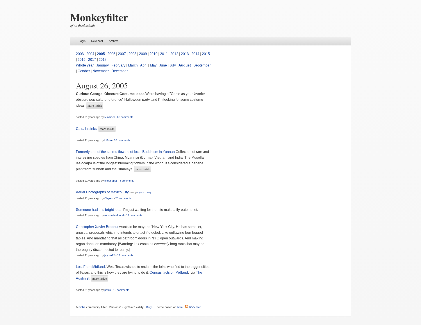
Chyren (108, 198)
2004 (90, 54)
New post (97, 41)
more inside (94, 105)
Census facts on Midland (169, 272)
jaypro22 (109, 255)
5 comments (127, 180)
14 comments (134, 215)
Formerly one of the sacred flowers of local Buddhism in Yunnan (125, 152)
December (119, 71)
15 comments (121, 290)
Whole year (85, 65)
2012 (174, 54)
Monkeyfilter (99, 17)
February (118, 65)
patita (107, 290)
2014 (195, 54)
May (153, 65)
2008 (132, 54)
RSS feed (194, 307)
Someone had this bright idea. (99, 210)
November (101, 71)
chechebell (111, 180)
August (184, 65)
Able (180, 307)
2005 (101, 54)
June (163, 65)
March (133, 65)
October (84, 71)
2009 (143, 54)
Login (82, 41)
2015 (206, 54)
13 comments (125, 255)
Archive (113, 41)
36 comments (122, 140)
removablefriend (114, 215)
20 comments (123, 198)
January (102, 65)
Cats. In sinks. (87, 129)
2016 (82, 59)
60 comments (125, 117)
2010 (153, 54)
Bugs (149, 307)
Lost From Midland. (91, 267)
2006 (111, 54)
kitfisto (108, 140)
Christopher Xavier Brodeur (97, 227)
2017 (92, 59)
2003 (80, 54)
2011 (164, 54)
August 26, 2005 (102, 85)
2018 (103, 59)
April (143, 65)
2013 (185, 54)
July (172, 65)
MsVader (109, 117)
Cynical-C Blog (144, 193)
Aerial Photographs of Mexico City (102, 192)
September (201, 65)
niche (81, 307)
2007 (122, 54)
